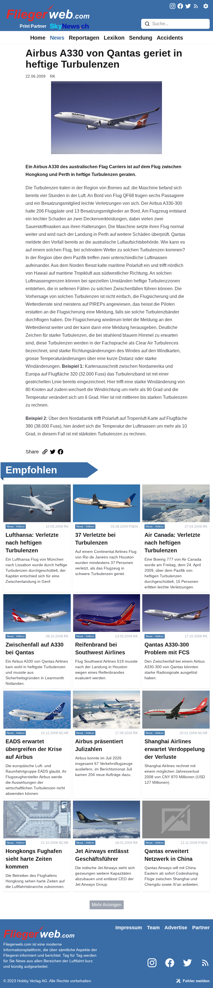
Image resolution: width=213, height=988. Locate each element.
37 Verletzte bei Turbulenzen (101, 487)
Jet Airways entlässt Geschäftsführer (92, 807)
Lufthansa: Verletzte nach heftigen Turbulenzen (36, 491)
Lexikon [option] (114, 38)
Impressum (128, 927)
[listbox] (38, 37)
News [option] (57, 38)
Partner (201, 927)
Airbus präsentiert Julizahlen (101, 693)
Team (153, 927)
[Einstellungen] (206, 6)
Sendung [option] (140, 38)
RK (52, 76)
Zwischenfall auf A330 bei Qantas (36, 597)
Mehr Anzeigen (106, 904)
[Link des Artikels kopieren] (45, 452)
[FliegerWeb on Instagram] (172, 6)
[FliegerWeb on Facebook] (180, 6)
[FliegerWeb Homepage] (46, 12)
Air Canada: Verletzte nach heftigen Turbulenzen (168, 491)
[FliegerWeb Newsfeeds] (196, 6)
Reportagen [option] (84, 38)
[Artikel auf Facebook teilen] (60, 452)
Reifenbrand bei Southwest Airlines (99, 600)
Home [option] (37, 38)
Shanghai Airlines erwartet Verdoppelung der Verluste (168, 697)
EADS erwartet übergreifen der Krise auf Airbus (33, 697)
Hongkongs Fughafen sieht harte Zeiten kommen (35, 807)
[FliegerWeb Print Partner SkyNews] (68, 26)
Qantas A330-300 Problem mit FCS (171, 600)
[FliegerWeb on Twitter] (188, 6)
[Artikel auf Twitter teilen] (52, 452)
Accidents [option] (170, 38)
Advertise (175, 927)
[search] (147, 24)
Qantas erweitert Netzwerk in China (170, 807)
